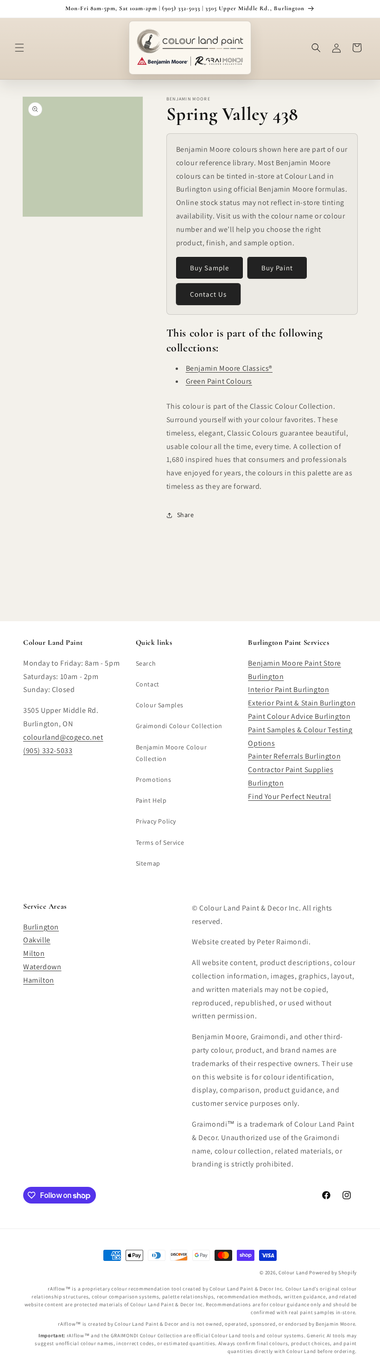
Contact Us (208, 294)
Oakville (37, 940)
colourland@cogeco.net (63, 737)
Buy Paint (277, 267)
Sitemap (148, 863)
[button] (19, 47)
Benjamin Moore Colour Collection (171, 753)
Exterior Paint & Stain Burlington (301, 703)
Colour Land (293, 1272)
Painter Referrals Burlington (294, 756)
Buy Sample (209, 267)
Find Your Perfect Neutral (289, 796)
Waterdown (42, 967)
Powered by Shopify (333, 1272)
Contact (147, 684)
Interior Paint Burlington (288, 689)
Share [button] (185, 515)
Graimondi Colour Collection (179, 726)
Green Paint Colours (219, 381)
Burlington (41, 927)
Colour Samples (160, 705)
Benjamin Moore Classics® (229, 368)
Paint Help (151, 800)
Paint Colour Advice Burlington (299, 716)
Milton (34, 953)
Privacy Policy (156, 821)
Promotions (153, 779)
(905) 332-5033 (47, 750)
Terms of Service (160, 842)
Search (146, 663)
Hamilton (38, 980)
